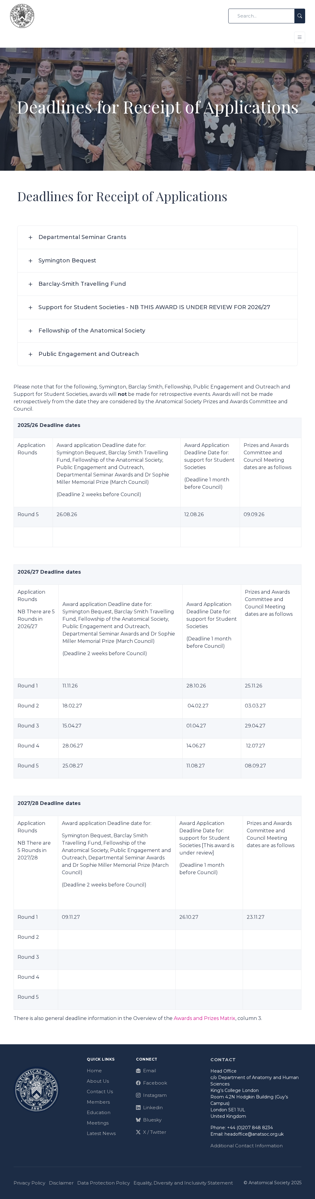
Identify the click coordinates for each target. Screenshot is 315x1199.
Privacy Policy (29, 1183)
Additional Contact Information (246, 1146)
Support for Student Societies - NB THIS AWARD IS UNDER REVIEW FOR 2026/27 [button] (154, 307)
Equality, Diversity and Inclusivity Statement (183, 1183)
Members (98, 1102)
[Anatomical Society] (22, 16)
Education (98, 1112)
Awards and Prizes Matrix (204, 1018)
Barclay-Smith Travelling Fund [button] (82, 284)
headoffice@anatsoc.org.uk (254, 1134)
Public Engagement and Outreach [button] (88, 354)
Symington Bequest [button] (67, 260)
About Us (98, 1081)
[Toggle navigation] (299, 37)
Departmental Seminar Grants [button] (82, 237)
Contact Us (100, 1091)
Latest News (101, 1133)
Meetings (98, 1123)
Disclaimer (61, 1183)
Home (94, 1071)
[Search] (299, 16)
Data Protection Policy (103, 1183)
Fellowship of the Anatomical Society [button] (91, 330)
